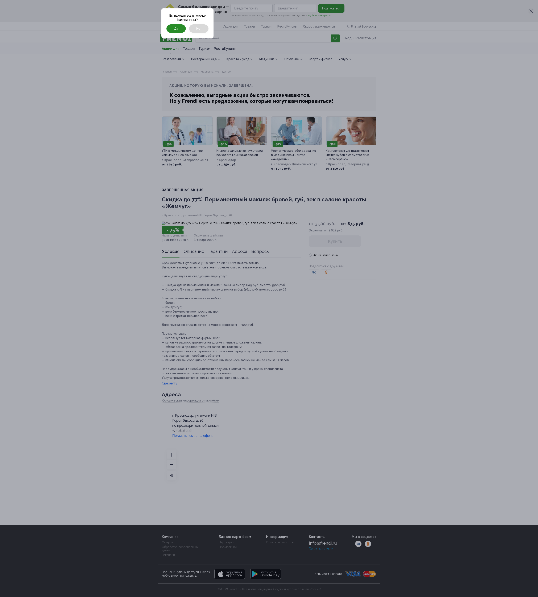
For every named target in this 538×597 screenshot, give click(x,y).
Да (176, 28)
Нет (199, 28)
